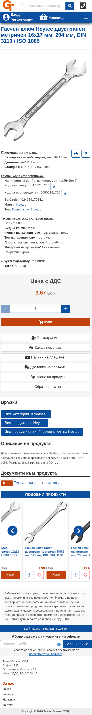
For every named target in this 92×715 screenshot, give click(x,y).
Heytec (21, 204)
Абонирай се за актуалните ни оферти (46, 636)
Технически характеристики (32, 483)
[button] (86, 17)
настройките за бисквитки (45, 654)
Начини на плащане (47, 357)
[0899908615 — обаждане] (83, 5)
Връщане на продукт (48, 377)
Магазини (9, 699)
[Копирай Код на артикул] (53, 186)
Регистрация (47, 338)
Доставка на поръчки (47, 367)
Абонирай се (77, 644)
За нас (7, 688)
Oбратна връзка (47, 387)
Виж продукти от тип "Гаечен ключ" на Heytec (42, 431)
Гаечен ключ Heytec (26, 209)
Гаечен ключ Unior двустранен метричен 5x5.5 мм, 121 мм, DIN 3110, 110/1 (44, 551)
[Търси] (69, 6)
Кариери (8, 694)
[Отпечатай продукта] (75, 154)
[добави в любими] (39, 575)
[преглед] (29, 575)
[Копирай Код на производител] (64, 193)
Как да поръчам (48, 347)
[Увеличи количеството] (65, 309)
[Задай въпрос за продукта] (85, 154)
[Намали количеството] (5, 309)
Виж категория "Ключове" (26, 414)
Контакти (8, 705)
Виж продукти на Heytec (24, 423)
